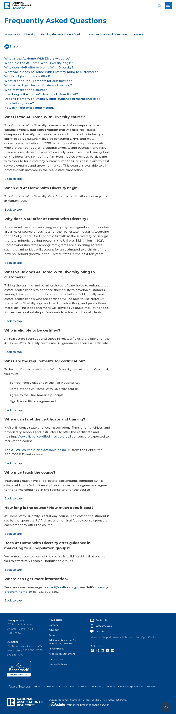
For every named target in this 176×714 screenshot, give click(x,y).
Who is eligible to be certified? (27, 76)
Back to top (13, 178)
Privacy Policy (56, 648)
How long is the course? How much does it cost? (41, 94)
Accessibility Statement (62, 653)
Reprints (53, 635)
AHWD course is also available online (39, 450)
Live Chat (101, 631)
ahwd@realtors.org (61, 587)
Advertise (54, 629)
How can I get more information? (29, 107)
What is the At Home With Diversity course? (37, 58)
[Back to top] (166, 707)
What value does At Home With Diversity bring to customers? (51, 72)
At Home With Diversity (19, 34)
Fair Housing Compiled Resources (137, 686)
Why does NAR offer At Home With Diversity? (38, 67)
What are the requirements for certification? (38, 81)
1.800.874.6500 (104, 625)
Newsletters (55, 619)
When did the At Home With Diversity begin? (38, 63)
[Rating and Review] (19, 675)
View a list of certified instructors (42, 436)
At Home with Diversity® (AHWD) (96, 686)
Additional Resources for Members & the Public (62, 642)
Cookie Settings (58, 664)
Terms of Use (56, 659)
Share (14, 46)
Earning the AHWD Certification (62, 34)
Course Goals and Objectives (108, 34)
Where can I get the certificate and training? (38, 85)
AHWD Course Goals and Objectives (54, 686)
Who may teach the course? (25, 90)
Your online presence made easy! (87, 704)
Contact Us (102, 620)
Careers (53, 625)
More (137, 34)
